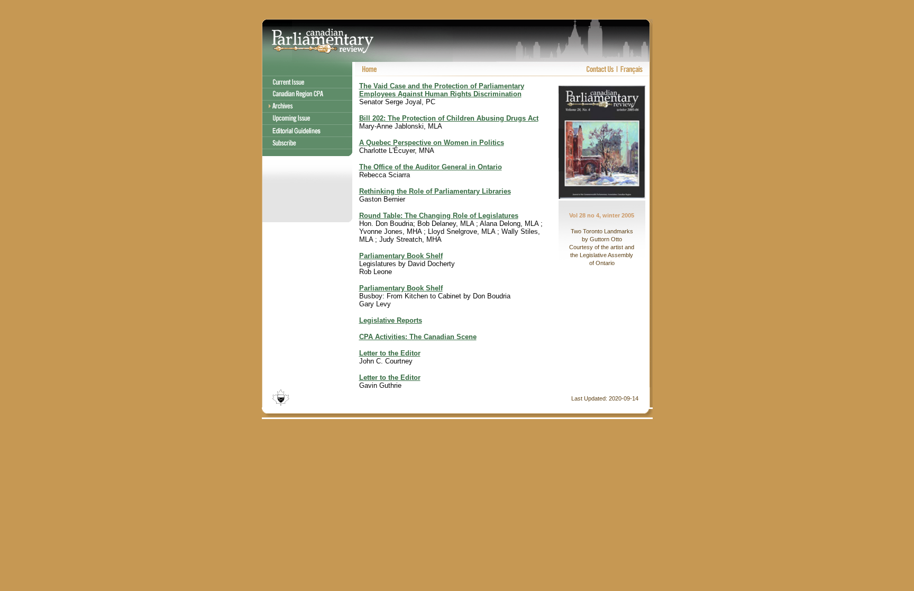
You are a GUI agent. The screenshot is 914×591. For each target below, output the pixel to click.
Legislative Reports (390, 320)
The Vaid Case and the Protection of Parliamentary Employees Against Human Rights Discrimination (441, 90)
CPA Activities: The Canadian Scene (418, 337)
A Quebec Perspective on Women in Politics (431, 143)
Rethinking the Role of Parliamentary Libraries (435, 191)
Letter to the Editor (390, 353)
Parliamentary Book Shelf (401, 256)
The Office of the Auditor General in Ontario (430, 167)
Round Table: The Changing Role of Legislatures (438, 216)
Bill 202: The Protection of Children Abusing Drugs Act (448, 118)
